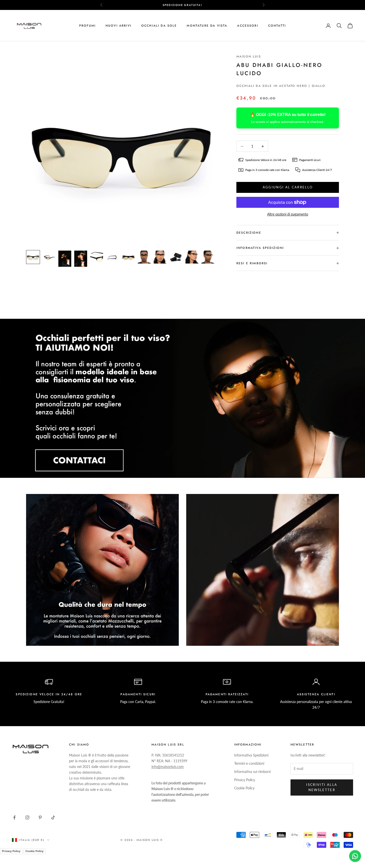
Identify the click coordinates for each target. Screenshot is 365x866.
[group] (182, 398)
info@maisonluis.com (167, 766)
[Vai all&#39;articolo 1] (33, 257)
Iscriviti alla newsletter (321, 787)
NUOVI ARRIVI (118, 25)
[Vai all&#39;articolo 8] (144, 257)
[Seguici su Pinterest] (40, 817)
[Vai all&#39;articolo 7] (128, 257)
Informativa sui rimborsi (252, 771)
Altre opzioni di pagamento (287, 214)
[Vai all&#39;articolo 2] (49, 257)
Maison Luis (248, 56)
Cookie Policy (244, 788)
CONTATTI (277, 25)
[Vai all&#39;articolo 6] (112, 257)
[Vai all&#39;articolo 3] (65, 258)
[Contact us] (355, 856)
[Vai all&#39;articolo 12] (208, 257)
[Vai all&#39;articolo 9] (160, 257)
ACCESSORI (247, 25)
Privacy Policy (244, 780)
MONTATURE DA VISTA (207, 25)
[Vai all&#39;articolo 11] (192, 257)
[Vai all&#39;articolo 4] (81, 258)
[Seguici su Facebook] (14, 817)
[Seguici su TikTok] (53, 817)
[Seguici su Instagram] (27, 817)
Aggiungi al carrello (288, 187)
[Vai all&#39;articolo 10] (176, 257)
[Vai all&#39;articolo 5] (97, 257)
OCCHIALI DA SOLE (159, 25)
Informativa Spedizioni (251, 755)
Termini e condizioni (249, 763)
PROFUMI (87, 25)
